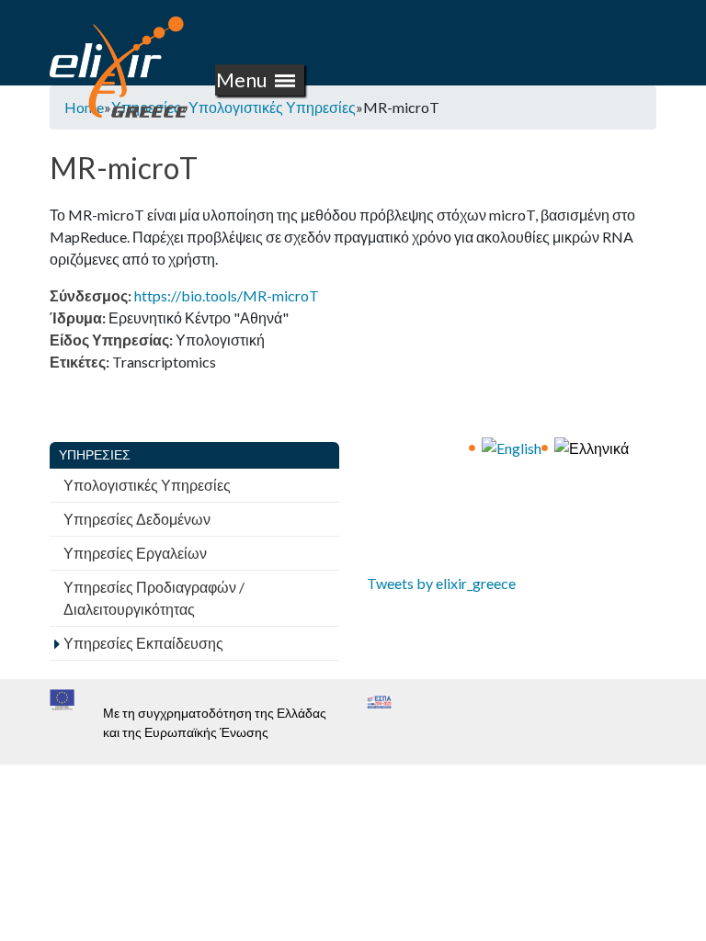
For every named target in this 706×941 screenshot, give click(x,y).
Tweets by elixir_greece (441, 583)
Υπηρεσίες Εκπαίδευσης (143, 643)
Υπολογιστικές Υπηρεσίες (272, 107)
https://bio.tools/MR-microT (226, 295)
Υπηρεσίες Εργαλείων (135, 552)
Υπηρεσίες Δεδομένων (137, 518)
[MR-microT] (511, 446)
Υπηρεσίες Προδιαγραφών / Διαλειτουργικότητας (154, 598)
